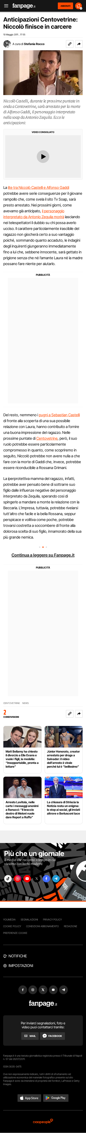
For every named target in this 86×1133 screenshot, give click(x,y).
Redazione (70, 926)
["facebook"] (46, 878)
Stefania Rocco (34, 44)
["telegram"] (56, 878)
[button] (79, 44)
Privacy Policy (52, 919)
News (25, 703)
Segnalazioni (29, 919)
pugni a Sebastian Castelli (59, 415)
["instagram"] (17, 878)
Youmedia (9, 919)
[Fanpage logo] (24, 6)
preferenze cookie (15, 932)
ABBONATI (65, 6)
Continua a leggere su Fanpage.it (43, 555)
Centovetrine (47, 438)
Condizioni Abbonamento (42, 926)
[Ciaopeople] (43, 1121)
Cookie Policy (12, 926)
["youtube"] (27, 878)
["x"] (36, 878)
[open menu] (5, 6)
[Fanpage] (43, 1003)
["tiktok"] (8, 878)
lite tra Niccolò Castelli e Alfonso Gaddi (38, 187)
